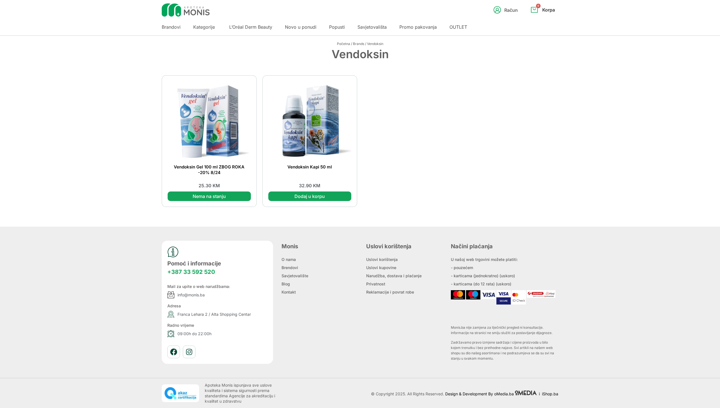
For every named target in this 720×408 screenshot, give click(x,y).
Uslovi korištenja (382, 259)
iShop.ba (550, 393)
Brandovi (171, 27)
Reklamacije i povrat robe (390, 292)
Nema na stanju (209, 196)
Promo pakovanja (418, 27)
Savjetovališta (372, 27)
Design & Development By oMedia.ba (480, 393)
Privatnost (375, 283)
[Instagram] (189, 352)
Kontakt (289, 292)
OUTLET (458, 27)
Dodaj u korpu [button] (309, 196)
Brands (358, 44)
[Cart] (548, 19)
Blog (286, 283)
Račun (511, 10)
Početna (343, 44)
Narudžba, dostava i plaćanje (394, 275)
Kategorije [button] (204, 27)
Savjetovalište (295, 275)
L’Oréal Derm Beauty (250, 27)
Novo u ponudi (300, 27)
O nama (289, 259)
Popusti (337, 27)
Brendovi (290, 267)
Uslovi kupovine (381, 267)
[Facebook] (173, 352)
